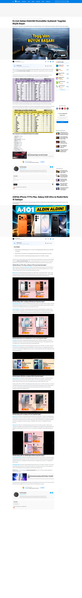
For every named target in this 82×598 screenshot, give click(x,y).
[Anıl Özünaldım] (16, 167)
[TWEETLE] (48, 62)
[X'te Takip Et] (62, 109)
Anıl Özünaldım (17, 61)
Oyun (29, 1)
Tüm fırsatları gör (62, 89)
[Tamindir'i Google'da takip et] (33, 162)
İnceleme (38, 1)
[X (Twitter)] (50, 167)
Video (43, 1)
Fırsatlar (48, 1)
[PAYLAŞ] (46, 62)
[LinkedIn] (52, 167)
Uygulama (24, 1)
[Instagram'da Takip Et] (60, 109)
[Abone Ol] (53, 62)
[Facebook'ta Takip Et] (57, 109)
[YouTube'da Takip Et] (65, 109)
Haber (33, 1)
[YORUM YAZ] (51, 62)
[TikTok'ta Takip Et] (68, 109)
